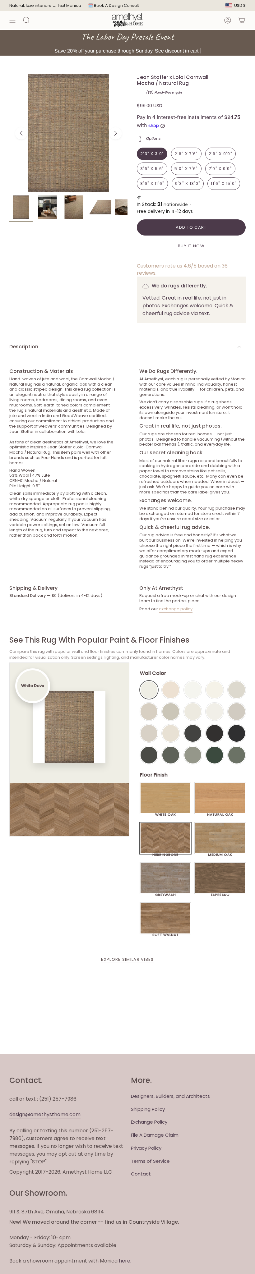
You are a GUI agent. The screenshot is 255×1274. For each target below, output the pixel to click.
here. (125, 1260)
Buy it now (191, 246)
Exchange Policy (149, 1122)
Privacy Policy (146, 1148)
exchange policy (175, 609)
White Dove (149, 690)
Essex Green (215, 755)
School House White (171, 733)
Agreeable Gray (237, 712)
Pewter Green (171, 755)
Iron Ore (193, 733)
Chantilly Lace (193, 690)
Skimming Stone (149, 733)
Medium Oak (220, 853)
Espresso (220, 893)
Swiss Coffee (171, 690)
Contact (141, 1174)
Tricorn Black (237, 733)
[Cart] (242, 20)
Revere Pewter (171, 712)
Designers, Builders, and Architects (170, 1096)
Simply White (215, 690)
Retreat (237, 755)
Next (115, 133)
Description (23, 346)
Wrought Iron (149, 755)
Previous (21, 133)
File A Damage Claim (154, 1135)
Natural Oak (220, 813)
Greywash (165, 893)
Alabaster (193, 712)
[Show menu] (12, 20)
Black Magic (215, 733)
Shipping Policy (148, 1109)
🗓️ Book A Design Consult (113, 5)
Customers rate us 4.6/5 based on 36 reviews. (182, 269)
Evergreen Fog (193, 755)
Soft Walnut (165, 933)
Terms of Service (150, 1161)
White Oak (165, 813)
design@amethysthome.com (45, 1114)
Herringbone (165, 853)
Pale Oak (237, 690)
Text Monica (69, 5)
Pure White (215, 712)
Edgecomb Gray (149, 712)
